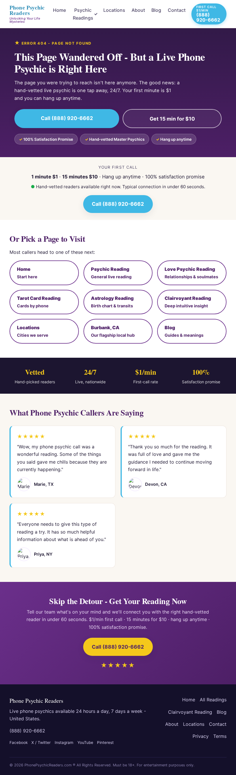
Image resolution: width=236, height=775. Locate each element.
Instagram (64, 742)
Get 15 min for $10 (172, 119)
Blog (156, 10)
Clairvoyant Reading (190, 712)
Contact (177, 10)
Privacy (201, 736)
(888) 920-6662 (27, 731)
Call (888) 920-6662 (67, 118)
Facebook (18, 742)
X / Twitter (41, 742)
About (138, 10)
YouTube (85, 742)
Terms (220, 736)
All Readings (213, 699)
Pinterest (105, 742)
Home (59, 10)
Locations (114, 10)
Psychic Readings (83, 13)
